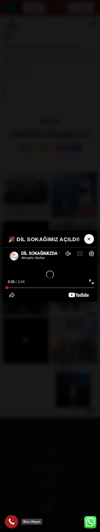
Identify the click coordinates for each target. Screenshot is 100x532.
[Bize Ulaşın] (11, 521)
